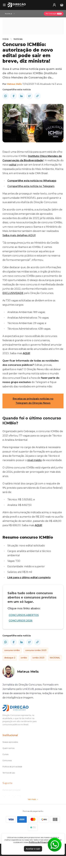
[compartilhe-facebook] (13, 96)
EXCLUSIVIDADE (12, 293)
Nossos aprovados (10, 742)
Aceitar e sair (33, 848)
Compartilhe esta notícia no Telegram (30, 186)
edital (12, 164)
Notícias (18, 39)
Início (5, 39)
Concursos (7, 760)
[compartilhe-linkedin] (21, 96)
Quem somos (8, 748)
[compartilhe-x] (29, 96)
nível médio (34, 460)
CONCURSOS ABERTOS (24, 615)
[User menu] (54, 5)
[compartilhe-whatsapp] (5, 96)
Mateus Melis (14, 84)
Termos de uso (8, 773)
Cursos (5, 754)
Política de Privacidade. (41, 842)
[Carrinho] (62, 5)
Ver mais (32, 799)
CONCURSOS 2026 (20, 620)
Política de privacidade (12, 766)
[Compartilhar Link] (37, 96)
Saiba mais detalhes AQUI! (19, 235)
